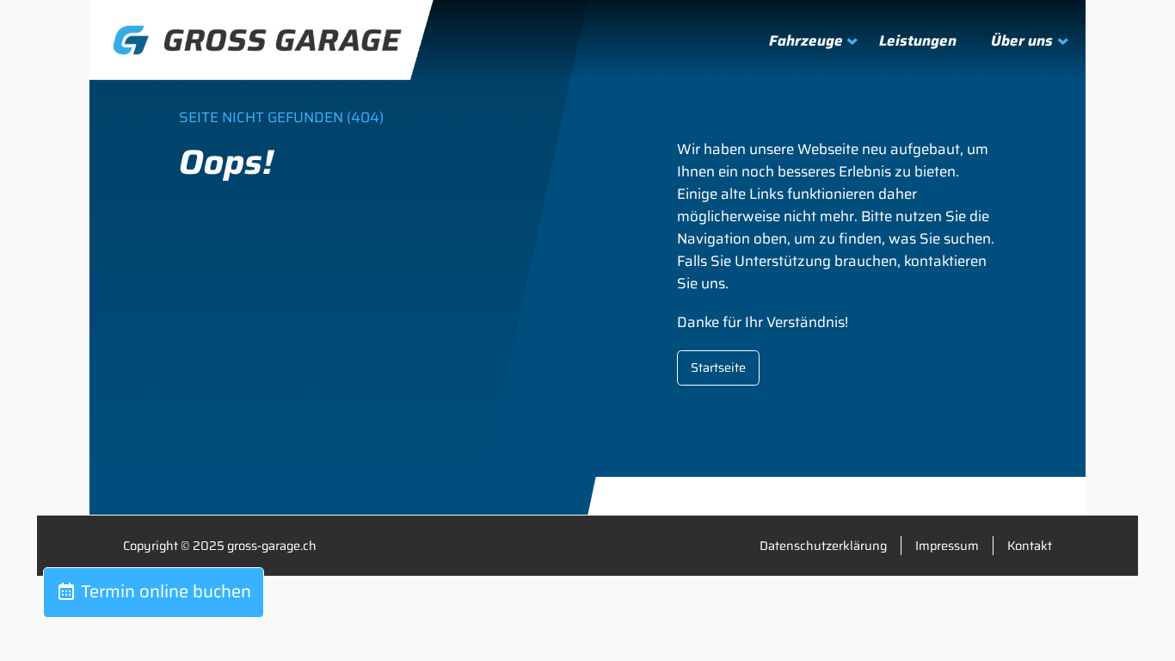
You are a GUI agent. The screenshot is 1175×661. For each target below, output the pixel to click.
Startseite (718, 367)
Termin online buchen (164, 591)
